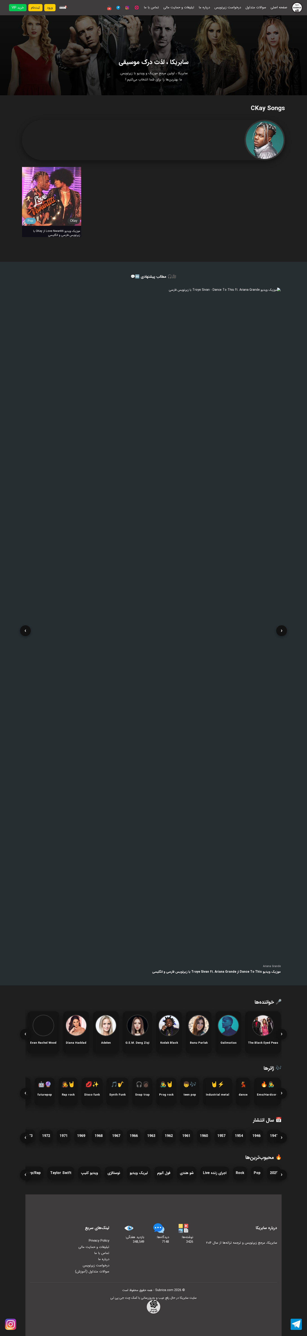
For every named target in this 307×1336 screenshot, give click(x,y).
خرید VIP (18, 7)
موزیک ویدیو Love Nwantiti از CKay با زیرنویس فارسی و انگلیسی (56, 233)
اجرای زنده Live (214, 1173)
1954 (239, 1136)
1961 (186, 1136)
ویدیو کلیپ (89, 1173)
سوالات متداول (255, 7)
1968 (99, 1136)
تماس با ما (151, 7)
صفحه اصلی (279, 7)
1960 (204, 1136)
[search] (62, 7)
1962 (169, 1136)
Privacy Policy (99, 1240)
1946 (256, 1136)
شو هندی (187, 1173)
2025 (274, 1173)
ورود (50, 7)
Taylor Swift (60, 1173)
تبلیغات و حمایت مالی (178, 7)
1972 (46, 1136)
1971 (64, 1136)
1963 (151, 1136)
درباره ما (204, 7)
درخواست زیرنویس (227, 7)
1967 (116, 1136)
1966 (134, 1136)
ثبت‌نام (35, 7)
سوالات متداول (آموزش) (92, 1271)
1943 (274, 1136)
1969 (81, 1136)
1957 (221, 1136)
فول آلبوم (163, 1173)
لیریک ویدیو (139, 1173)
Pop (30, 220)
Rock (240, 1173)
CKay (73, 220)
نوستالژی (113, 1173)
